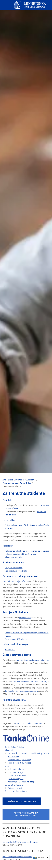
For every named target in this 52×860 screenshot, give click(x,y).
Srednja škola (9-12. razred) (19, 762)
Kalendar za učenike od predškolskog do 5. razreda (27, 550)
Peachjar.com (25, 617)
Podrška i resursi (15, 787)
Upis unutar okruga (16, 769)
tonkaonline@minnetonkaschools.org (21, 690)
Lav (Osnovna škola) (13, 567)
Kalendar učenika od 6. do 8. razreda (20, 553)
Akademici (31, 479)
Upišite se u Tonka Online (22, 801)
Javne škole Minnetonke (20, 2)
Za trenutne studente (14, 784)
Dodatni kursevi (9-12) (17, 775)
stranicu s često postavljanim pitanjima (32, 659)
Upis (7, 765)
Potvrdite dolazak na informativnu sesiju (26, 814)
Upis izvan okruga (15, 772)
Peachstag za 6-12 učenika (16, 638)
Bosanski (41, 857)
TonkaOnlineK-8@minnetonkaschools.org (29, 681)
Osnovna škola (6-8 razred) (19, 759)
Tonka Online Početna (14, 746)
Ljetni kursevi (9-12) (16, 778)
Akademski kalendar (13, 557)
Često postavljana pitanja (16, 791)
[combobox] (40, 857)
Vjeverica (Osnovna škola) (16, 570)
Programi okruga (10, 482)
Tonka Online (25, 482)
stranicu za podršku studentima (28, 723)
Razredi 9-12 (10, 649)
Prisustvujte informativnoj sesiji (21, 781)
